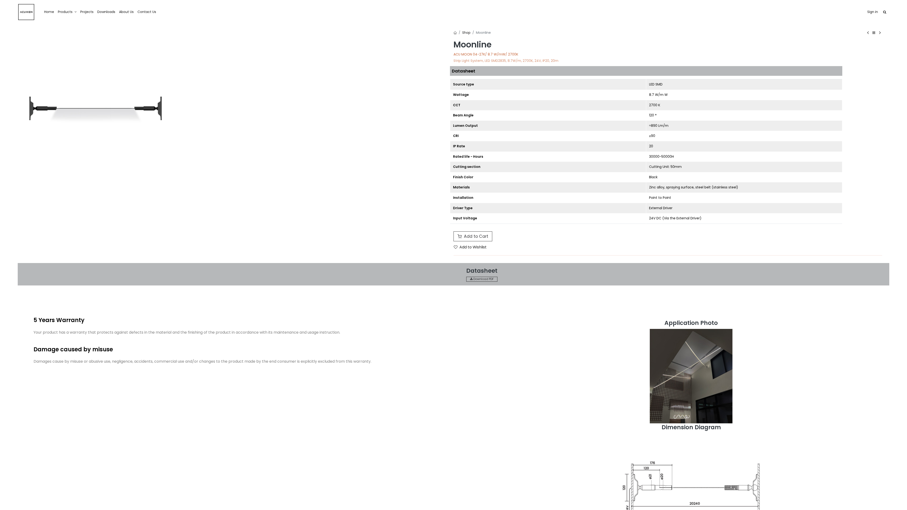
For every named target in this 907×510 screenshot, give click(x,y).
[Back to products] (874, 32)
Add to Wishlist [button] (473, 247)
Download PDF (483, 279)
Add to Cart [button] (475, 236)
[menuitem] (49, 12)
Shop (466, 32)
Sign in (872, 11)
